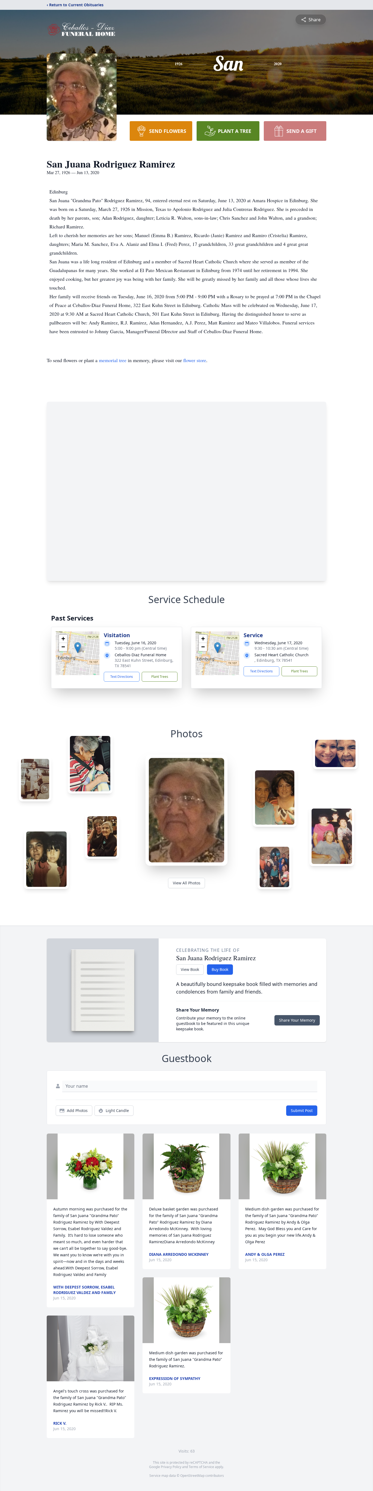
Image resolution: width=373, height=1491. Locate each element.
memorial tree (112, 360)
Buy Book (220, 969)
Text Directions (121, 676)
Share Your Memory (297, 1020)
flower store (194, 360)
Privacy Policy (171, 1467)
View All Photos (186, 882)
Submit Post (302, 1110)
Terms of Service (201, 1467)
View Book (190, 969)
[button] (77, 647)
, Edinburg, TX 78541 (273, 660)
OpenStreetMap (192, 1475)
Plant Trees (159, 676)
